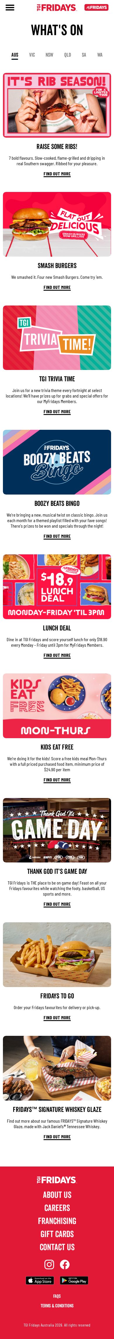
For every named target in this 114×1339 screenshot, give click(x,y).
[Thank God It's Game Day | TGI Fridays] (57, 830)
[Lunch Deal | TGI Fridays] (57, 586)
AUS (14, 55)
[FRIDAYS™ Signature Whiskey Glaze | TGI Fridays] (57, 1068)
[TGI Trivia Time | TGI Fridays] (57, 337)
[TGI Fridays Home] (57, 8)
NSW (49, 55)
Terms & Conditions (57, 1306)
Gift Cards (57, 1234)
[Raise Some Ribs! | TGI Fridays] (57, 105)
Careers (57, 1208)
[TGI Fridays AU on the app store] (40, 1281)
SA (84, 55)
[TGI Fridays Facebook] (65, 1265)
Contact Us (57, 1247)
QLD (67, 55)
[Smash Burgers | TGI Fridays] (57, 224)
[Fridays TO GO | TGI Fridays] (57, 954)
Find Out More (57, 173)
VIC (32, 55)
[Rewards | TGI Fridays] (96, 8)
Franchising (57, 1221)
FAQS (57, 1296)
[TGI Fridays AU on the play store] (74, 1281)
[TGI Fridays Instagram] (49, 1265)
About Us (57, 1195)
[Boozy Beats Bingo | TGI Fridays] (57, 462)
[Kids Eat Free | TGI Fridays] (57, 705)
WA (100, 55)
